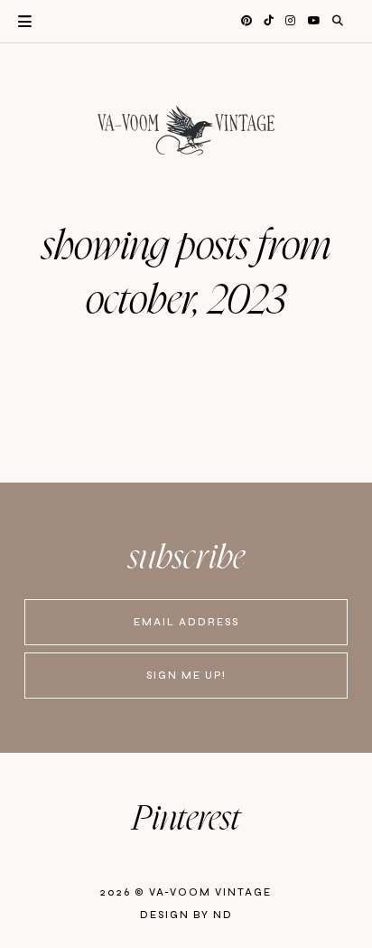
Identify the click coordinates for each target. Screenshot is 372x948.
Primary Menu (16, 21)
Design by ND (186, 915)
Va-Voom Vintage (210, 892)
